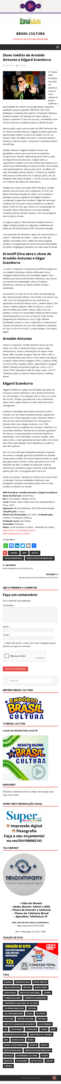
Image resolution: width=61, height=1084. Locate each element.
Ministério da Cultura (15, 1034)
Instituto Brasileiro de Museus (19, 1024)
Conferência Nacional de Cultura (20, 1003)
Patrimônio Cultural (27, 1055)
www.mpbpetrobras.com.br (16, 533)
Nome (6, 626)
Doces (29, 1013)
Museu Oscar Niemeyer (15, 1045)
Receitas (8, 1061)
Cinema (47, 993)
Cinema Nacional (12, 998)
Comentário (8, 605)
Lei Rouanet (16, 1029)
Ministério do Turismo (41, 1034)
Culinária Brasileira (14, 1008)
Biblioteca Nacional (30, 993)
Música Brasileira (13, 558)
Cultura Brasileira (13, 1013)
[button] (57, 47)
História (42, 1019)
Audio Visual (41, 987)
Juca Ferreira (45, 1024)
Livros (44, 1029)
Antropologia (22, 982)
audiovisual (10, 993)
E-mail (6, 634)
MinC (53, 1029)
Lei (5, 1029)
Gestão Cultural (25, 1019)
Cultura (32, 1008)
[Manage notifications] (54, 1078)
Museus (33, 1045)
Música (34, 553)
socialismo (21, 1061)
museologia (18, 1040)
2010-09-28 (9, 65)
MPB (24, 553)
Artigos (27, 987)
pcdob (45, 1055)
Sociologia (36, 1061)
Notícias (8, 1055)
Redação (22, 65)
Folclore (8, 1019)
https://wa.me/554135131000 (30, 925)
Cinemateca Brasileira (35, 998)
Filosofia (40, 1013)
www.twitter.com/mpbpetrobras (19, 530)
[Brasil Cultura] (30, 26)
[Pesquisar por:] (30, 680)
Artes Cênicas (40, 982)
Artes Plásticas (11, 987)
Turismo (8, 1066)
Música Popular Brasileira (39, 558)
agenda (13, 553)
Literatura (31, 1029)
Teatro (49, 1061)
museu (31, 1040)
